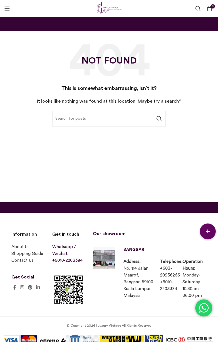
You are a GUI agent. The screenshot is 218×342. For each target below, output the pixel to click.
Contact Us (22, 260)
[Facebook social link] (14, 287)
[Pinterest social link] (30, 287)
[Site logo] (109, 8)
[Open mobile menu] (7, 8)
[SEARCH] (159, 118)
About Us (20, 247)
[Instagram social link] (22, 287)
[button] (208, 231)
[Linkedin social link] (38, 287)
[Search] (198, 8)
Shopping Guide (27, 254)
